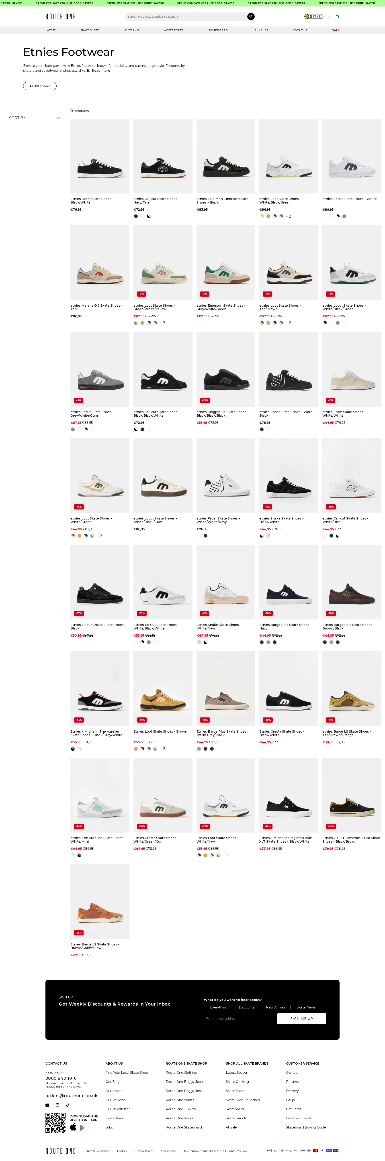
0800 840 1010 (61, 1078)
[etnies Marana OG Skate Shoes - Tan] (99, 262)
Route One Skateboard (184, 1127)
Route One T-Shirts (181, 1109)
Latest (50, 30)
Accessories (173, 30)
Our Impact (115, 1091)
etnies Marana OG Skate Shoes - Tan (96, 307)
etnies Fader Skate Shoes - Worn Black (286, 413)
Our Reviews (115, 1100)
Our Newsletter (118, 1109)
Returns (292, 1082)
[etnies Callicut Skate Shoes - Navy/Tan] (162, 156)
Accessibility (168, 1151)
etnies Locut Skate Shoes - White (349, 199)
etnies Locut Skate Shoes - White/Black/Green (344, 307)
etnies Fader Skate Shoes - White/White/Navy (218, 520)
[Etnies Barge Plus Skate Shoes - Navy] (288, 582)
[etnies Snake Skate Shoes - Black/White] (288, 475)
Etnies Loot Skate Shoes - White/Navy (217, 839)
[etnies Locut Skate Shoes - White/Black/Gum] (162, 475)
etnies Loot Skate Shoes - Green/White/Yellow (154, 307)
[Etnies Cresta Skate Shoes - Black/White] (288, 688)
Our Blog (113, 1082)
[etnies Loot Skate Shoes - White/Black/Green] (288, 156)
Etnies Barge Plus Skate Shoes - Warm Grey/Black (223, 733)
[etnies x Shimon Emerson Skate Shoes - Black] (226, 156)
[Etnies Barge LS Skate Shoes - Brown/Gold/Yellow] (99, 901)
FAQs (290, 1100)
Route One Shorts (180, 1100)
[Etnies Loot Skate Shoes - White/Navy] (226, 795)
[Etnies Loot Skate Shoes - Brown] (162, 688)
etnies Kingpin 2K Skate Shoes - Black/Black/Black (223, 413)
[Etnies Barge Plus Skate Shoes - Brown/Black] (351, 582)
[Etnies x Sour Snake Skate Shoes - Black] (99, 582)
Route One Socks (179, 1118)
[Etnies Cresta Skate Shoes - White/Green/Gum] (162, 795)
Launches (260, 30)
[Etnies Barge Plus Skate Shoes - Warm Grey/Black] (226, 688)
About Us (300, 30)
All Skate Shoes (40, 86)
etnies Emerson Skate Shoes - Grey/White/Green (221, 307)
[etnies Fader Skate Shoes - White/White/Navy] (226, 475)
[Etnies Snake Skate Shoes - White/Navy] (226, 582)
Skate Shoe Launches (243, 1100)
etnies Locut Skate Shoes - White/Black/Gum (155, 520)
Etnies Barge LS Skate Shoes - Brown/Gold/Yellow (94, 946)
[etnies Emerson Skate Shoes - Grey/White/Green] (226, 262)
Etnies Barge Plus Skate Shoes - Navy (285, 626)
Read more (101, 71)
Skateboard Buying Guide (306, 1127)
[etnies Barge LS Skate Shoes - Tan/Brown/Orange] (351, 688)
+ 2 (288, 216)
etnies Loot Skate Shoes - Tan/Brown (280, 307)
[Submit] (251, 16)
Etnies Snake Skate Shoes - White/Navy (219, 626)
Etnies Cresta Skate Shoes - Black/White (281, 733)
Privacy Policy (144, 1151)
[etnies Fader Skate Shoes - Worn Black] (288, 369)
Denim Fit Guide (299, 1118)
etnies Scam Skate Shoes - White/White (343, 413)
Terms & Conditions (96, 1151)
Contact (292, 1072)
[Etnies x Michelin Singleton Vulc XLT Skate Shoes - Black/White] (288, 795)
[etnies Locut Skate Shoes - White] (351, 156)
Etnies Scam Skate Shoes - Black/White (92, 200)
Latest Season (237, 1072)
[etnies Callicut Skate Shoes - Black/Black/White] (162, 369)
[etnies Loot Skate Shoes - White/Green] (99, 475)
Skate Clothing (237, 1082)
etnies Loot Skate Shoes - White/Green (91, 520)
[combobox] (190, 16)
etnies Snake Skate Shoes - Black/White (281, 520)
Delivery (292, 1091)
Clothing (131, 30)
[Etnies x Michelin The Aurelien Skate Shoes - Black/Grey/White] (99, 688)
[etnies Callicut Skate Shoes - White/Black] (351, 475)
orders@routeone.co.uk (71, 1096)
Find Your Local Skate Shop (127, 1072)
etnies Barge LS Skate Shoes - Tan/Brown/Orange (346, 733)
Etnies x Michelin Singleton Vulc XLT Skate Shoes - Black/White (285, 839)
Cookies (122, 1151)
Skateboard (218, 30)
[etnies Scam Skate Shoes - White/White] (351, 369)
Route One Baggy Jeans (185, 1082)
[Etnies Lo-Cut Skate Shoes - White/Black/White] (162, 582)
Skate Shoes (90, 30)
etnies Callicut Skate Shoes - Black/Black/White (156, 413)
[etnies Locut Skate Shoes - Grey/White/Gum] (99, 369)
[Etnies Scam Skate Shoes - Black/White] (99, 156)
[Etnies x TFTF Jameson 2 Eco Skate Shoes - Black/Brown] (351, 795)
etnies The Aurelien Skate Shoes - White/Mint (98, 839)
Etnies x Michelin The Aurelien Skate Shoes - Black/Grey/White (96, 733)
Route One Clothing (181, 1072)
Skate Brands (236, 1118)
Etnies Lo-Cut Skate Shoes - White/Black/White (156, 626)
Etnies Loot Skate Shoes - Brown (160, 731)
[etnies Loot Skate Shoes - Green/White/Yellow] (162, 262)
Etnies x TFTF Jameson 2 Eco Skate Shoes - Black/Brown (351, 839)
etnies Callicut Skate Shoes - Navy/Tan (156, 200)
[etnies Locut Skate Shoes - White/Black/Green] (351, 262)
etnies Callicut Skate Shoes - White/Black (345, 520)
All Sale (231, 1127)
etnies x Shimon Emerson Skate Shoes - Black (222, 200)
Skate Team (115, 1118)
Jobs (109, 1127)
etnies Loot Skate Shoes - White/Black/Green (280, 200)
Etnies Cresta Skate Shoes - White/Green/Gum (155, 839)
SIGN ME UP (302, 1019)
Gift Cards (293, 1109)
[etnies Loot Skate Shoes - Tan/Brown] (288, 262)
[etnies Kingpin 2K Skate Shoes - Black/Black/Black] (226, 369)
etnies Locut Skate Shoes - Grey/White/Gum (92, 413)
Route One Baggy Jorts (184, 1091)
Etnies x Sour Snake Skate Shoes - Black (98, 626)
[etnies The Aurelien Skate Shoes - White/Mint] (99, 795)
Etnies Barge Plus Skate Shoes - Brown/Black (348, 626)
